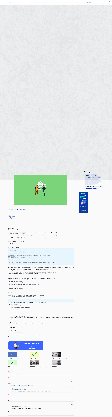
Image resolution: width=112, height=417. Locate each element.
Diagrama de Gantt (96, 177)
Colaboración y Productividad (92, 188)
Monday (20, 269)
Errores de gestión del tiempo (12, 218)
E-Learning (88, 177)
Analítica (87, 175)
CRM (77, 2)
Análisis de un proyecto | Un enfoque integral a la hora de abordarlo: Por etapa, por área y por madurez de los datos (40, 367)
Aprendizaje (45, 2)
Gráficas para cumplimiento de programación (13, 215)
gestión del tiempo (10, 310)
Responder (72, 381)
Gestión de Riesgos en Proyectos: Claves (13, 358)
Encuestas (95, 179)
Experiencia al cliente (90, 184)
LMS (87, 182)
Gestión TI (95, 186)
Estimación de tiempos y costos (12, 216)
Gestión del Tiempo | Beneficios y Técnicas (35, 358)
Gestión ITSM (88, 186)
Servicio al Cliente (64, 2)
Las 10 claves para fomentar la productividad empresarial (59, 358)
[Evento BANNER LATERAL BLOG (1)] (83, 212)
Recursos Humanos (94, 182)
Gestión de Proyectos (35, 2)
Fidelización (88, 179)
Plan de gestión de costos (11, 217)
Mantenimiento (54, 2)
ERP (72, 2)
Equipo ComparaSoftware (16, 389)
